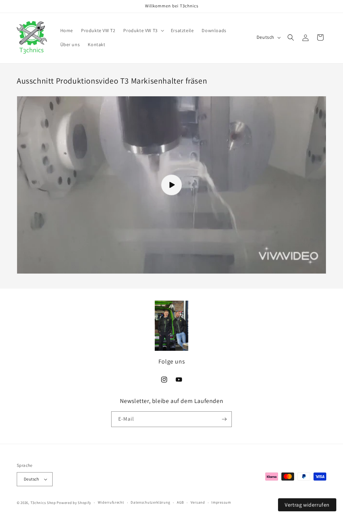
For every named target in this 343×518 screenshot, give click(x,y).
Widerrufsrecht (111, 502)
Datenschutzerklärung (150, 502)
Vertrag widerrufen (307, 504)
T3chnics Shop (43, 502)
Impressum (221, 502)
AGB (180, 502)
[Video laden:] (171, 185)
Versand (198, 502)
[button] (142, 30)
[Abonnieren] (224, 419)
